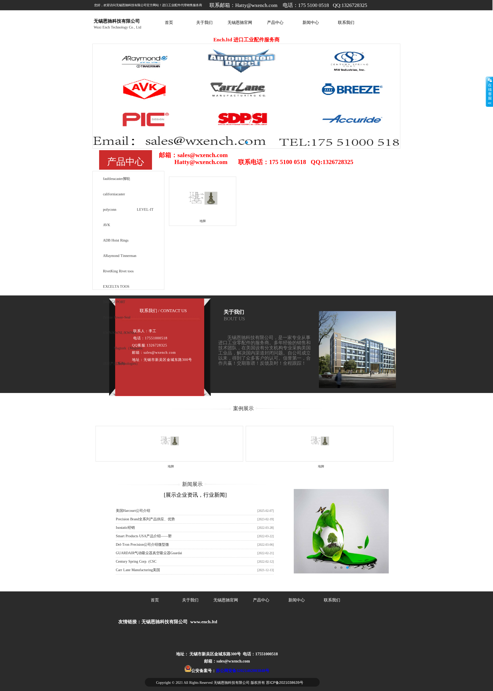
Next (386, 96)
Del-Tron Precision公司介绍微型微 (142, 544)
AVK (106, 225)
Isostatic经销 (125, 528)
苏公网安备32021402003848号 (242, 670)
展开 (489, 91)
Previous (107, 96)
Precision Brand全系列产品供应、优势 (145, 519)
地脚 (171, 466)
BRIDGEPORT (114, 302)
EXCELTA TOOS (116, 287)
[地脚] (202, 224)
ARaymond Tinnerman (119, 256)
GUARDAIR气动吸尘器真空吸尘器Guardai (149, 553)
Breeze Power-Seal (116, 317)
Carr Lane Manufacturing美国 (138, 570)
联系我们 (346, 23)
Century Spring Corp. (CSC (136, 561)
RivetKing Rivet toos (118, 271)
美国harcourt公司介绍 (133, 511)
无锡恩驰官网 (239, 23)
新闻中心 (310, 23)
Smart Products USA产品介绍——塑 (144, 536)
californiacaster (114, 194)
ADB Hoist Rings (115, 240)
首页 (169, 23)
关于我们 (204, 23)
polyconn (109, 210)
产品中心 (275, 23)
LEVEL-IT (145, 210)
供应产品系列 (114, 364)
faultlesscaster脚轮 (116, 179)
